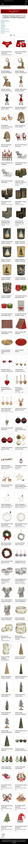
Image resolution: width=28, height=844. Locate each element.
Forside (1, 6)
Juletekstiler (3, 25)
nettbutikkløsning (14, 841)
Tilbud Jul (3, 33)
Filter (14, 35)
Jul (9, 6)
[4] (2, 833)
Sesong (5, 6)
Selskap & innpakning (5, 31)
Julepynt (2, 24)
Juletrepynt (3, 26)
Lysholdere (3, 30)
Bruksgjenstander (4, 20)
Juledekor (3, 22)
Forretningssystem (5, 841)
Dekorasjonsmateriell (5, 21)
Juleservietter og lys (5, 29)
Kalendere (3, 27)
